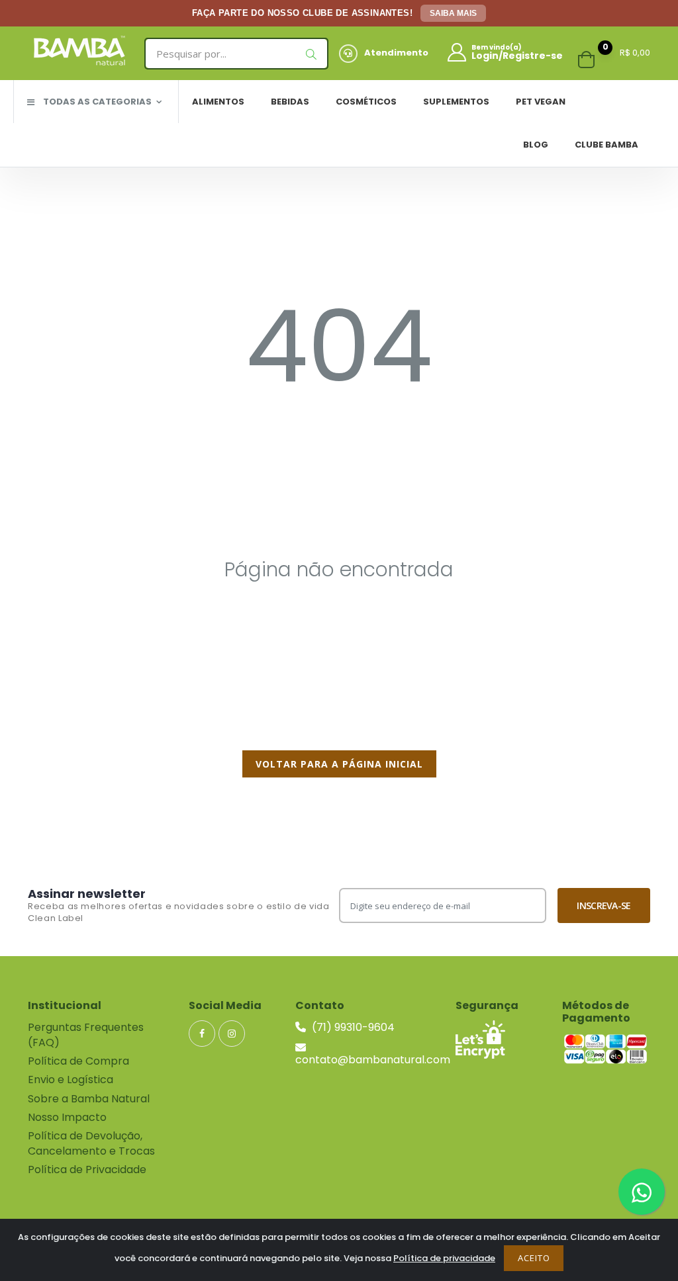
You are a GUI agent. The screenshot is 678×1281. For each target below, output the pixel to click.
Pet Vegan (540, 101)
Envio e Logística (70, 1079)
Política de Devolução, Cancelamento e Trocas (91, 1143)
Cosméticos (366, 101)
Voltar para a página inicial (339, 764)
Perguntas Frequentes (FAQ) (86, 1034)
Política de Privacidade (87, 1169)
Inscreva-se (603, 905)
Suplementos (456, 101)
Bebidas (290, 101)
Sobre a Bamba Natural (89, 1098)
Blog (535, 144)
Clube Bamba (606, 144)
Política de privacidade (444, 1258)
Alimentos (218, 101)
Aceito (534, 1258)
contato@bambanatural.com (372, 1059)
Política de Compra (78, 1061)
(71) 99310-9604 (352, 1027)
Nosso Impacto (67, 1117)
